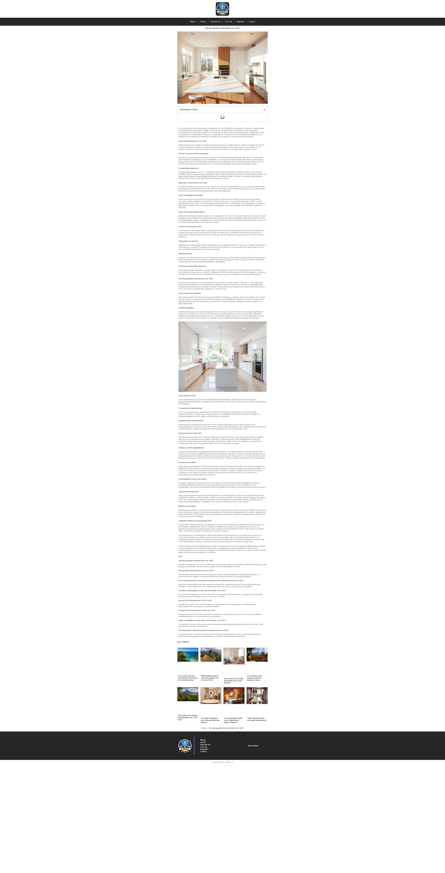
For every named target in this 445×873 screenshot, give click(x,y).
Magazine (240, 21)
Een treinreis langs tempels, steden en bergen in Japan (254, 678)
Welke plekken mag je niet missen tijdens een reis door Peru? (209, 678)
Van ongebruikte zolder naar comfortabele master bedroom (233, 720)
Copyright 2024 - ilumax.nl (222, 762)
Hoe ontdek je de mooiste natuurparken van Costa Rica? (188, 717)
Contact (252, 21)
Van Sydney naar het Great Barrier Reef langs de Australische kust (187, 678)
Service (203, 21)
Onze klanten (253, 746)
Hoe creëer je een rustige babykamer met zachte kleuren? (233, 681)
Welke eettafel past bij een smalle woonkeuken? (257, 719)
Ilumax (193, 21)
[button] (264, 110)
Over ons (228, 21)
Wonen (204, 728)
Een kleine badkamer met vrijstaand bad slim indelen (210, 720)
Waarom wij (215, 21)
